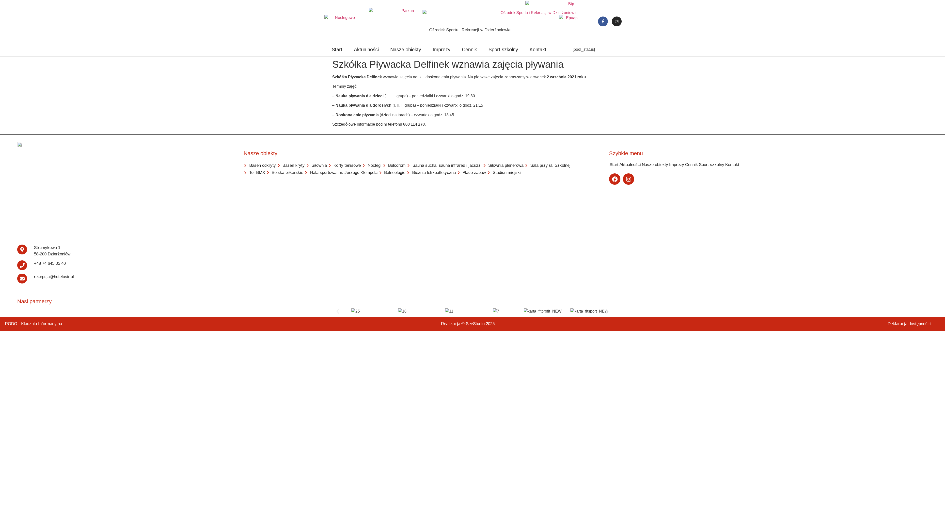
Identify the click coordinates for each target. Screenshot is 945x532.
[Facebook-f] (603, 21)
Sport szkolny (503, 49)
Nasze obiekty (405, 49)
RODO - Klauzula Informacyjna (33, 323)
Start (337, 49)
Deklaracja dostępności (909, 323)
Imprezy (441, 49)
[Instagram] (617, 21)
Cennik (469, 49)
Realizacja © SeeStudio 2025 (468, 323)
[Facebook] (614, 179)
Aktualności (366, 49)
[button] (338, 311)
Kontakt (538, 49)
